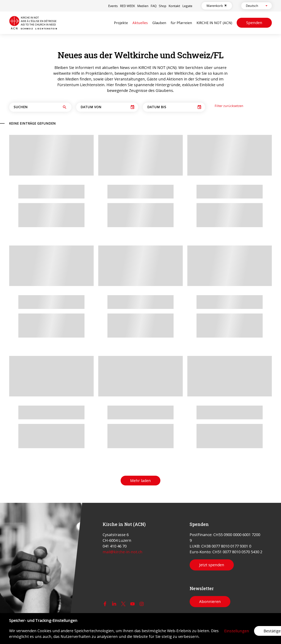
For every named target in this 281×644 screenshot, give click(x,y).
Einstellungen (236, 630)
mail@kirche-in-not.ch (122, 551)
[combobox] (253, 5)
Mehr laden (140, 480)
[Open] (266, 5)
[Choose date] (132, 107)
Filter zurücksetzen (229, 106)
